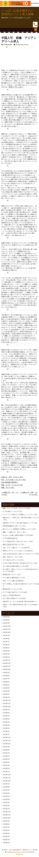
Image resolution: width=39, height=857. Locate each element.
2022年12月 (7, 737)
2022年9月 (6, 747)
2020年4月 (6, 836)
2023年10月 (7, 706)
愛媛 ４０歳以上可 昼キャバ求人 (14, 532)
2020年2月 (6, 842)
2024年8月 (6, 675)
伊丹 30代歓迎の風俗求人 (9, 482)
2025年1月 (6, 660)
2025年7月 (6, 641)
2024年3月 (6, 691)
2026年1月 (6, 623)
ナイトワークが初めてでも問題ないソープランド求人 (20, 514)
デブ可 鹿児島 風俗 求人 (10, 538)
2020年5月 (6, 833)
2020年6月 (6, 830)
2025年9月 (6, 635)
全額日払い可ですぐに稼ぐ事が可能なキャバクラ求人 (20, 523)
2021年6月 (6, 793)
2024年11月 (7, 666)
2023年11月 (7, 703)
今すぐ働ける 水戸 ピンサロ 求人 (13, 560)
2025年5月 (6, 648)
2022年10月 (7, 743)
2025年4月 (6, 651)
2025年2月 (6, 657)
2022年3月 (6, 765)
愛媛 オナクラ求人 (7, 487)
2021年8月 (6, 787)
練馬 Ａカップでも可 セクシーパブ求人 (16, 508)
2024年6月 (6, 682)
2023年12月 (7, 700)
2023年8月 (6, 713)
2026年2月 (6, 620)
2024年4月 (6, 688)
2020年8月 (6, 824)
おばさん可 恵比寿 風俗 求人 (12, 595)
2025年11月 (7, 629)
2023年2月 (6, 731)
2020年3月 (6, 839)
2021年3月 (6, 802)
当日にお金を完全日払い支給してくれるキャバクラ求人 (21, 554)
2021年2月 (6, 805)
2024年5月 (6, 685)
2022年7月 (6, 753)
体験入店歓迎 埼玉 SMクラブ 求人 (14, 544)
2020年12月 (7, 812)
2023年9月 (6, 709)
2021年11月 (7, 777)
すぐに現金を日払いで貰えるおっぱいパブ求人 (18, 541)
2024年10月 (7, 669)
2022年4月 (6, 762)
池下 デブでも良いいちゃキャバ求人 (13, 479)
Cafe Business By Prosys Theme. (16, 852)
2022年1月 (6, 771)
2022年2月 (6, 768)
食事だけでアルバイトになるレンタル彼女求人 (18, 551)
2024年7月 (6, 679)
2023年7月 (6, 716)
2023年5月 (6, 722)
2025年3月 (6, 654)
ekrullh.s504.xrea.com (21, 44)
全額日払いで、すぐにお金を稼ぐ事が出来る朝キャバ (20, 601)
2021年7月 (6, 790)
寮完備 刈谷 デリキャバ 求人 (12, 574)
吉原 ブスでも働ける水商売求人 (13, 581)
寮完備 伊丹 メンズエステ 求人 (12, 589)
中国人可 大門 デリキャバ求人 (12, 477)
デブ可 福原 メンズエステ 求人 (12, 511)
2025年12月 (7, 626)
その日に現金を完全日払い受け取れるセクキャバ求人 (20, 563)
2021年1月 (6, 808)
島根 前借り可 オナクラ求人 (13, 557)
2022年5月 (6, 759)
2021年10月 (7, 781)
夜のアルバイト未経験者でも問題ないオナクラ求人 (19, 529)
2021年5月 (6, 796)
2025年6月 (6, 644)
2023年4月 (6, 725)
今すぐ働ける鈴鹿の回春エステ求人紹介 (16, 566)
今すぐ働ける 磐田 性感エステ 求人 (14, 577)
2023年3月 (6, 728)
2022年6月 (6, 756)
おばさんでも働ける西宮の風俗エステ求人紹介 (18, 535)
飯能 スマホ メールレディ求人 (12, 485)
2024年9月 (6, 672)
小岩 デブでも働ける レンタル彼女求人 (16, 547)
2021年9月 (6, 784)
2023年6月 (6, 719)
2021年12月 (7, 774)
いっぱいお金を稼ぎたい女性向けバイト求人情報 (17, 12)
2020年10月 (7, 818)
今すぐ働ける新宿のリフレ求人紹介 (14, 598)
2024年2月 (6, 694)
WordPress (19, 854)
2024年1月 (6, 697)
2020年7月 (6, 827)
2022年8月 (6, 750)
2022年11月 (7, 740)
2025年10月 (7, 632)
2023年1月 (6, 734)
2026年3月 (6, 617)
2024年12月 (7, 663)
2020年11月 (7, 815)
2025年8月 (6, 638)
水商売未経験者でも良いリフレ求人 (14, 526)
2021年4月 (6, 799)
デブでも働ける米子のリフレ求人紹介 (15, 592)
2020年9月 (6, 821)
